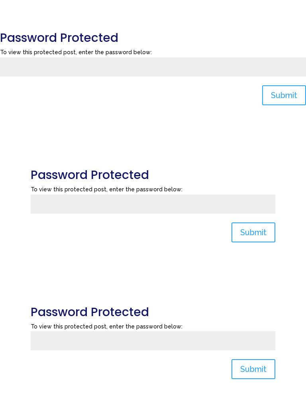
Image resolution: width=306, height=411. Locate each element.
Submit (284, 95)
